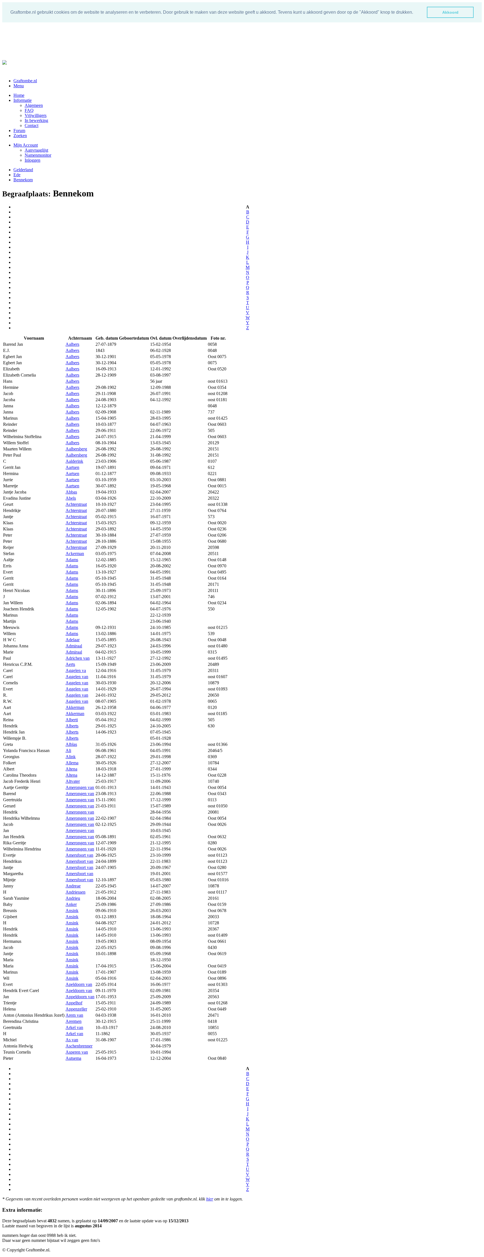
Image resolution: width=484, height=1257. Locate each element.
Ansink (72, 910)
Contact (31, 125)
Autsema (73, 1058)
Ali (68, 750)
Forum (19, 130)
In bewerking (36, 120)
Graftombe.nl (25, 80)
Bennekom (23, 179)
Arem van (74, 1015)
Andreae (73, 886)
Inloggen (32, 160)
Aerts (70, 664)
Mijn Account (25, 145)
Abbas (71, 492)
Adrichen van (78, 658)
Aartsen (72, 467)
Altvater (73, 781)
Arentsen (74, 1021)
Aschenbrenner (79, 1046)
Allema (72, 762)
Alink (71, 756)
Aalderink (74, 461)
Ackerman (75, 553)
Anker (71, 904)
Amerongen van (80, 787)
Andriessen (75, 892)
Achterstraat (76, 504)
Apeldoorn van (79, 984)
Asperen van (77, 1052)
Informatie (22, 100)
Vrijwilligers (35, 115)
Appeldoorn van (80, 996)
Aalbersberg (76, 449)
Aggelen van (77, 676)
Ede (16, 174)
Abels (71, 498)
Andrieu (73, 898)
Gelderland (23, 169)
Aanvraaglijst (36, 150)
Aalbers (72, 344)
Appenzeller (76, 1009)
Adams (72, 559)
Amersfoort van (79, 855)
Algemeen (34, 105)
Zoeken (20, 135)
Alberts (72, 725)
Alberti (72, 719)
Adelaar (73, 639)
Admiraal (74, 645)
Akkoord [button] (450, 12)
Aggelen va (76, 670)
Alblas (71, 744)
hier (209, 1199)
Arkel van (74, 1027)
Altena (71, 769)
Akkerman (75, 707)
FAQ (29, 110)
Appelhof (74, 1002)
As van (72, 1039)
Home (18, 95)
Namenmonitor (38, 155)
